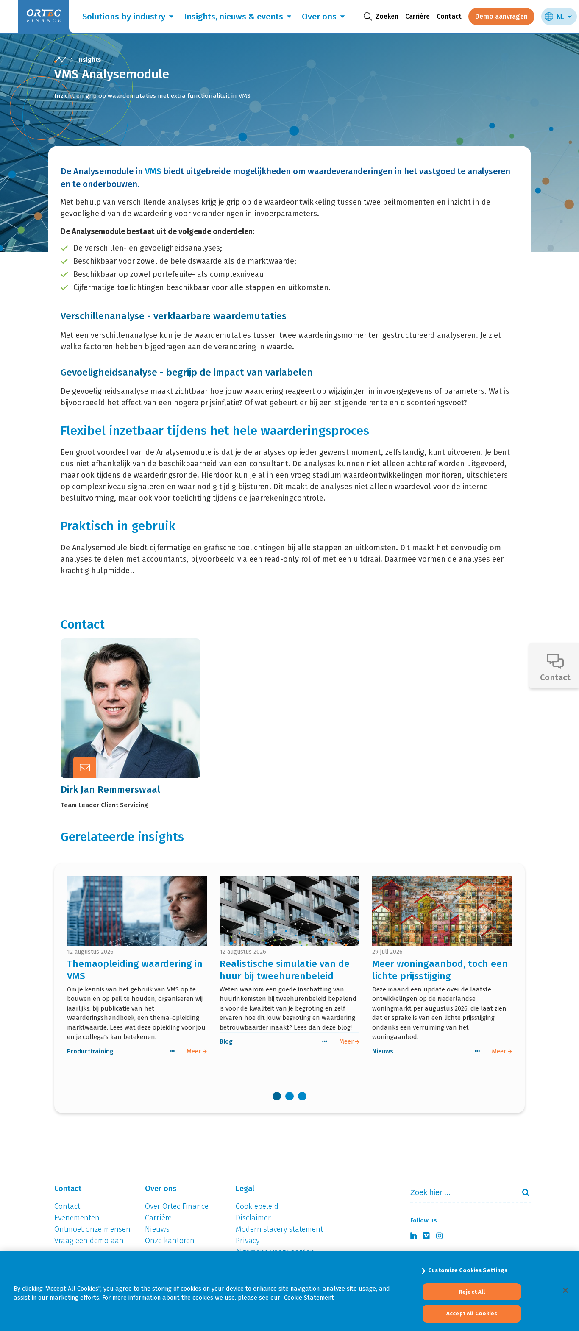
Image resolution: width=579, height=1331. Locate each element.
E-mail (139, 706)
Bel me (140, 686)
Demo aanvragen (501, 16)
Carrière (417, 16)
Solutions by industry (123, 16)
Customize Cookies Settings (467, 1270)
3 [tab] (302, 1096)
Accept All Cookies (471, 1313)
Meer (136, 727)
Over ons (319, 16)
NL (560, 17)
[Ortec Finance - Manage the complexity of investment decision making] (60, 60)
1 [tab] (277, 1096)
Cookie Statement (309, 1297)
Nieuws (382, 1051)
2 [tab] (289, 1096)
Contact (449, 16)
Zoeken (522, 1192)
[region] (289, 1291)
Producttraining (90, 1051)
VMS (153, 171)
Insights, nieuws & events (233, 16)
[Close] (565, 1290)
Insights (89, 60)
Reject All (472, 1292)
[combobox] (459, 1192)
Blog (226, 1041)
